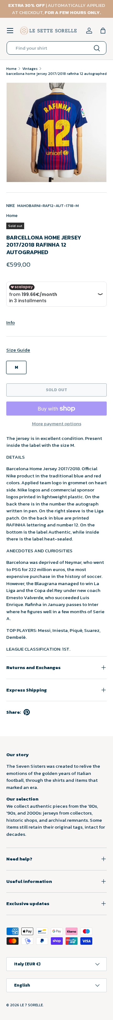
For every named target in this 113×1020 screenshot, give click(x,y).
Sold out (56, 390)
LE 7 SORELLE (31, 1005)
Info (10, 322)
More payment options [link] (56, 423)
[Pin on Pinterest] (26, 712)
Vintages (30, 68)
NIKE (10, 205)
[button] (103, 30)
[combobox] (56, 48)
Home (11, 68)
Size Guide (18, 349)
